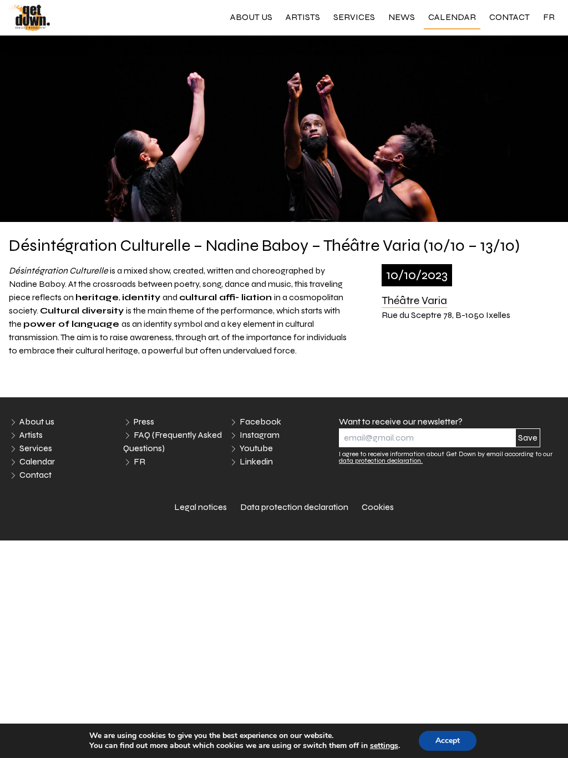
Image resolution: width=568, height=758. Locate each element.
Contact (509, 17)
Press (144, 421)
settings (384, 746)
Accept (447, 740)
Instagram (260, 434)
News (401, 17)
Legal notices (200, 507)
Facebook (260, 421)
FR (549, 17)
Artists (303, 17)
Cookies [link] (378, 507)
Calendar (452, 17)
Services (354, 17)
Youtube (256, 448)
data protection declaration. (381, 460)
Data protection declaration (294, 507)
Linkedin (256, 461)
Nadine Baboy (37, 284)
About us (251, 17)
